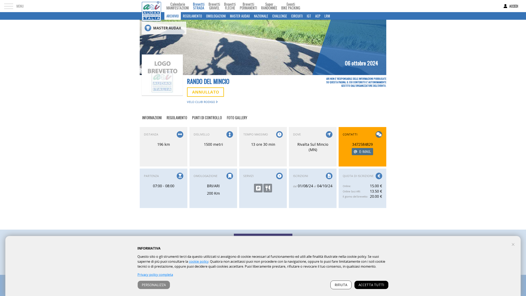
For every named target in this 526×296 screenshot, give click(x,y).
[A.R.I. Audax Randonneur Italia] (151, 6)
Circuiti (297, 15)
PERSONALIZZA (154, 285)
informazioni (152, 117)
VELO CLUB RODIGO (201, 102)
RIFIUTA (341, 285)
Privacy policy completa (155, 274)
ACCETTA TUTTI (371, 285)
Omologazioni (216, 15)
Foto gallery (237, 117)
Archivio (172, 15)
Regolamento (192, 15)
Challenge (279, 15)
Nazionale (261, 15)
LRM (327, 15)
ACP (317, 15)
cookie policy (199, 261)
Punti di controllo (207, 117)
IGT (309, 15)
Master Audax (240, 15)
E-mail (365, 151)
